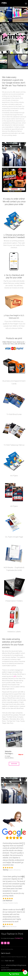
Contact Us (19, 938)
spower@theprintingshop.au (11, 970)
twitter (5, 943)
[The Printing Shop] (4, 3)
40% (14, 676)
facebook (2, 943)
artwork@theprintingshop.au (16, 965)
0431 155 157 (9, 960)
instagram (8, 943)
